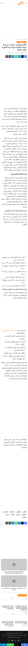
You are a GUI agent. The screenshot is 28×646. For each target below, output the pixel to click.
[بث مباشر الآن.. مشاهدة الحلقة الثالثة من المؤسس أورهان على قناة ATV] (21, 616)
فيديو (3, 635)
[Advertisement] (14, 22)
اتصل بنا (15, 637)
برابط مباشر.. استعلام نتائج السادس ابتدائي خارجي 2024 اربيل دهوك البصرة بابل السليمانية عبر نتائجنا (7, 623)
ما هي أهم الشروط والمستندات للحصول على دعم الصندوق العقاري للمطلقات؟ (7, 607)
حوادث (22, 635)
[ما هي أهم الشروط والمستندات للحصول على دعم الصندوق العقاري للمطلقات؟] (7, 601)
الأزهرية (18, 511)
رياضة (19, 635)
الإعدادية (11, 511)
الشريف (5, 511)
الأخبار (25, 635)
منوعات (18, 42)
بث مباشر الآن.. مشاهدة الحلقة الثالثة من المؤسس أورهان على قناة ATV (21, 623)
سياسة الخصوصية (10, 637)
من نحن (19, 637)
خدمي (5, 635)
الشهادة (23, 514)
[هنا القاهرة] (21, 3)
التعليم (8, 635)
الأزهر (24, 511)
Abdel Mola (17, 52)
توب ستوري (20, 39)
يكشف (23, 517)
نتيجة (7, 514)
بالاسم (17, 514)
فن (17, 635)
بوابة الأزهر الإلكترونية (9, 330)
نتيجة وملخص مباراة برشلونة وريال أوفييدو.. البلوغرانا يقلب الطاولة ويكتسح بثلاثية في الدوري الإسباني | (21, 607)
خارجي (11, 635)
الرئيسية (24, 39)
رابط (12, 514)
